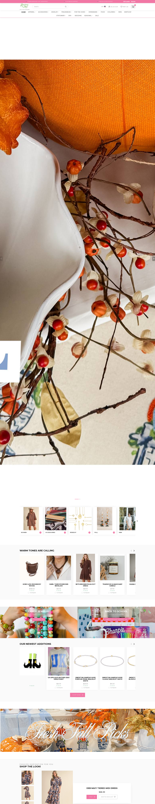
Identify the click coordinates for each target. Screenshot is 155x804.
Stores (133, 1)
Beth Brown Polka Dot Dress (85, 585)
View (90, 797)
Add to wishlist (107, 797)
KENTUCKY (127, 12)
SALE (97, 15)
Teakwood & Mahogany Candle (112, 585)
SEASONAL (88, 15)
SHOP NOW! (76, 695)
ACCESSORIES (43, 12)
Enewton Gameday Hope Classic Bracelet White (112, 678)
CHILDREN (111, 12)
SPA (69, 15)
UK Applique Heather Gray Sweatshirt (59, 678)
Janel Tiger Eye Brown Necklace (58, 585)
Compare (33, 592)
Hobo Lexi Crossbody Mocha (32, 585)
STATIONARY (60, 15)
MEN (120, 12)
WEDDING (78, 15)
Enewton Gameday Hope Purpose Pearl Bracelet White (85, 679)
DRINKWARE (93, 12)
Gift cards (126, 1)
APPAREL (31, 12)
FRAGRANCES (66, 12)
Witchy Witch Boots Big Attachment (32, 678)
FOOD (103, 12)
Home (23, 12)
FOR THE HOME (79, 12)
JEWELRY (54, 12)
